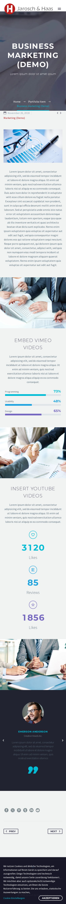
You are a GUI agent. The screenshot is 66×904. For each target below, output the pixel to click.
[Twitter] (13, 810)
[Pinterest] (19, 810)
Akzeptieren (50, 898)
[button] (33, 146)
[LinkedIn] (31, 810)
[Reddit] (38, 810)
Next (53, 831)
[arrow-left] (3, 740)
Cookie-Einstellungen (14, 898)
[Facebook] (6, 810)
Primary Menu (59, 8)
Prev (12, 831)
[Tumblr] (25, 810)
